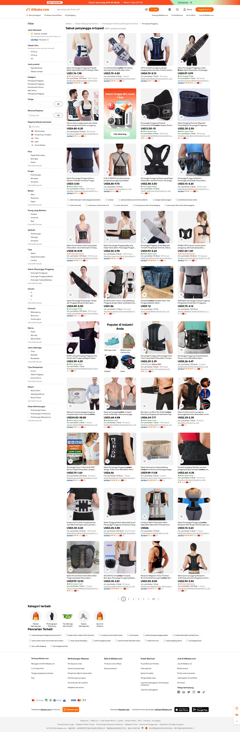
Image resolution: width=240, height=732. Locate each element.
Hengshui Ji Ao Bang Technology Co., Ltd (194, 136)
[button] (146, 9)
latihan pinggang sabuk (102, 641)
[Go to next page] (158, 599)
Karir (33, 678)
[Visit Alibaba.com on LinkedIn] (183, 692)
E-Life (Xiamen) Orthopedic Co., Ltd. (117, 189)
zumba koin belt (75, 205)
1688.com (94, 721)
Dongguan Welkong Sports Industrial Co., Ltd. (83, 134)
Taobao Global (130, 721)
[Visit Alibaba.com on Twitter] (188, 692)
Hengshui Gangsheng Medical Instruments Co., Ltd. (83, 258)
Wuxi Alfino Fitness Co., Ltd (188, 423)
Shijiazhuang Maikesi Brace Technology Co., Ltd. (83, 81)
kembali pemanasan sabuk (187, 200)
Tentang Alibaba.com (40, 658)
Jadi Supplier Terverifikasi (187, 678)
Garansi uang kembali (76, 668)
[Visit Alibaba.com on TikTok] (203, 692)
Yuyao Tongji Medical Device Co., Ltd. (155, 311)
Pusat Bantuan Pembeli (150, 664)
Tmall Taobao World (107, 721)
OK (58, 104)
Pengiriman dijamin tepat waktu (80, 673)
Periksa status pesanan (186, 673)
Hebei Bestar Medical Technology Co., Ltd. (194, 189)
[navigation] (45, 311)
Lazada (120, 721)
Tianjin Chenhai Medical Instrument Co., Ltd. (157, 136)
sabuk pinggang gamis (174, 641)
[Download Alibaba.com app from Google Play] (200, 709)
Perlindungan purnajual (77, 678)
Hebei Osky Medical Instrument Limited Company (83, 313)
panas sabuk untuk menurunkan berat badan (47, 641)
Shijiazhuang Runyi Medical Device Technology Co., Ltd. (83, 369)
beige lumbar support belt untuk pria (81, 635)
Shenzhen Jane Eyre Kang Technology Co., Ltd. (120, 256)
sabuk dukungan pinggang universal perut (46, 635)
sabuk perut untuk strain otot (98, 205)
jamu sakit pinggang (39, 646)
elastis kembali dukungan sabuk (129, 641)
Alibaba (68, 24)
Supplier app (124, 710)
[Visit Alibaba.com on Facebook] (178, 692)
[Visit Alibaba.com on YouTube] (198, 692)
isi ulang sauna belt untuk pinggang (147, 205)
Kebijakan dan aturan (76, 687)
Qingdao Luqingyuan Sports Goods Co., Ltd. (83, 191)
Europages (156, 721)
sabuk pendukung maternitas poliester (134, 200)
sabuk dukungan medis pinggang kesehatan (85, 200)
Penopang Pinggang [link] (150, 24)
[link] (237, 708)
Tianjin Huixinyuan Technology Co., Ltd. (156, 191)
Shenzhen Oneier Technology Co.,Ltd (155, 369)
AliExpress (84, 721)
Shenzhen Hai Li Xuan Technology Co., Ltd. (157, 478)
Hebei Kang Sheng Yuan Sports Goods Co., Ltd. (157, 258)
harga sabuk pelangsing (78, 641)
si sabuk (110, 200)
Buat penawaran (110, 668)
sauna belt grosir (122, 205)
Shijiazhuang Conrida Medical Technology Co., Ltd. (120, 79)
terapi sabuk (134, 635)
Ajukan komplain (147, 673)
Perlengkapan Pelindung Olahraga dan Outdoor (120, 24)
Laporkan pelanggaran (149, 690)
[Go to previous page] (118, 599)
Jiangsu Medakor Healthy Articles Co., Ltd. (194, 311)
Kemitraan (181, 683)
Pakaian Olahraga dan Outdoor (86, 24)
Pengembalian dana (148, 678)
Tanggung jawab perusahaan (42, 673)
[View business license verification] (142, 728)
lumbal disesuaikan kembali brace (187, 635)
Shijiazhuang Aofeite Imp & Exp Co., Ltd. (193, 367)
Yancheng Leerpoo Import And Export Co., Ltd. (120, 311)
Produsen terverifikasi (112, 664)
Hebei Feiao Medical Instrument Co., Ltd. (156, 79)
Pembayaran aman (75, 664)
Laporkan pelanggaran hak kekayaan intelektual (155, 684)
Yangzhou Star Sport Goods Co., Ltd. (192, 480)
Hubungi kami (146, 668)
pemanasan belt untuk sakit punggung (180, 205)
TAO (139, 721)
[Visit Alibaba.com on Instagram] (193, 692)
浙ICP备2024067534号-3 (184, 728)
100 (153, 599)
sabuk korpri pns (153, 641)
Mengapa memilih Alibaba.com (43, 664)
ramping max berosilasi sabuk (111, 635)
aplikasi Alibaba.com (163, 710)
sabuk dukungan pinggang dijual (157, 635)
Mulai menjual (182, 668)
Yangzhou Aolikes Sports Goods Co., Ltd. (156, 425)
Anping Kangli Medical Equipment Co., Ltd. (120, 425)
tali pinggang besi (195, 641)
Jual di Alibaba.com (184, 664)
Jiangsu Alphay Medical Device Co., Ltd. (82, 425)
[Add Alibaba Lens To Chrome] (70, 709)
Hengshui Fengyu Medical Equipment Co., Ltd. (194, 81)
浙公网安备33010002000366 (160, 728)
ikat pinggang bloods (60, 646)
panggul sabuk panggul (163, 200)
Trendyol (146, 721)
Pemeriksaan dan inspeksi (78, 683)
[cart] (178, 10)
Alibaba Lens (45, 710)
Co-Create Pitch (37, 668)
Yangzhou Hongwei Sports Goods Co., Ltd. (194, 258)
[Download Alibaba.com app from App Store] (181, 709)
